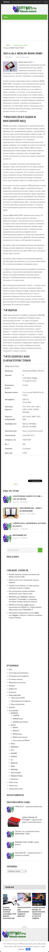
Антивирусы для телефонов (19, 676)
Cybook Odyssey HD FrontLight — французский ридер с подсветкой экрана (32, 819)
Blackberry (14, 747)
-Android (16, 715)
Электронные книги (20, 45)
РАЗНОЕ (12, 707)
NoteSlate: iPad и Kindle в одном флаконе (27, 843)
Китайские (14, 779)
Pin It (16, 484)
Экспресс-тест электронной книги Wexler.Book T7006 (27, 832)
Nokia (13, 766)
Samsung (14, 769)
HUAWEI (14, 753)
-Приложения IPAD (18, 698)
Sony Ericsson (16, 773)
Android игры (18, 719)
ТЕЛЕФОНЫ (13, 711)
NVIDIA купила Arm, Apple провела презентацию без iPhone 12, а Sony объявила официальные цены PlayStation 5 (25, 607)
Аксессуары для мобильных (18, 673)
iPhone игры (17, 734)
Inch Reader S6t (19, 535)
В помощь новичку (15, 679)
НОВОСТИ (13, 689)
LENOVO (14, 756)
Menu (6, 17)
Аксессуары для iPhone (21, 740)
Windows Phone (16, 776)
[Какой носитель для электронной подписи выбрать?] (24, 899)
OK (28, 949)
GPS (10, 670)
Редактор (15, 502)
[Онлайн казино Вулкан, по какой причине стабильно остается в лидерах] (39, 899)
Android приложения (20, 722)
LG (12, 760)
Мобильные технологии (17, 682)
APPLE (13, 725)
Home (8, 45)
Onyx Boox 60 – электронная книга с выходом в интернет (28, 854)
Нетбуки (12, 686)
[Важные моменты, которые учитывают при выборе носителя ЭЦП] (10, 899)
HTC (12, 750)
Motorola (14, 763)
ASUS (13, 744)
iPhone (15, 727)
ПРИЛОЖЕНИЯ (14, 695)
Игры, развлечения (17, 704)
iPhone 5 (16, 731)
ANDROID (14, 713)
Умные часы (13, 785)
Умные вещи (13, 782)
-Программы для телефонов (20, 701)
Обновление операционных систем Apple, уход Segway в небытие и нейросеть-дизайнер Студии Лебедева (25, 615)
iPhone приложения (20, 737)
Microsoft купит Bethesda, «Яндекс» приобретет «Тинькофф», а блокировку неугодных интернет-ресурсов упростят (23, 599)
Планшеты (12, 692)
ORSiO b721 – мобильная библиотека (28, 806)
